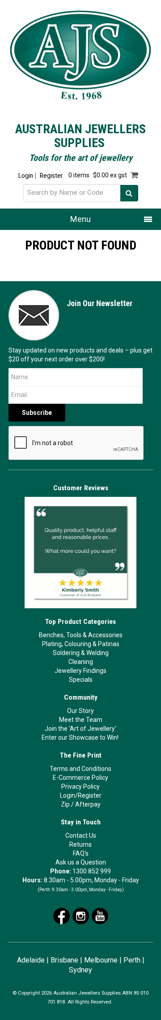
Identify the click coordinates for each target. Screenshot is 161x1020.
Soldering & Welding (81, 652)
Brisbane (64, 960)
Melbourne (101, 960)
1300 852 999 (91, 871)
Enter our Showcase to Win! (80, 737)
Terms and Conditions (80, 768)
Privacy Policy (80, 786)
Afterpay (88, 804)
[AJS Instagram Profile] (80, 915)
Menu (80, 219)
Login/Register (81, 795)
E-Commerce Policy (80, 777)
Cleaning (80, 661)
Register (51, 175)
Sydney (80, 970)
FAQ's (81, 853)
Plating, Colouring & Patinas (80, 643)
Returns (80, 844)
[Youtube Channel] (100, 915)
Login (25, 175)
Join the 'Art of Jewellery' (80, 728)
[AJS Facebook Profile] (61, 915)
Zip (65, 804)
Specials (81, 679)
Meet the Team (80, 719)
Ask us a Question (80, 862)
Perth (131, 960)
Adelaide (31, 960)
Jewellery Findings (80, 670)
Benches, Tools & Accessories (81, 635)
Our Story (80, 710)
